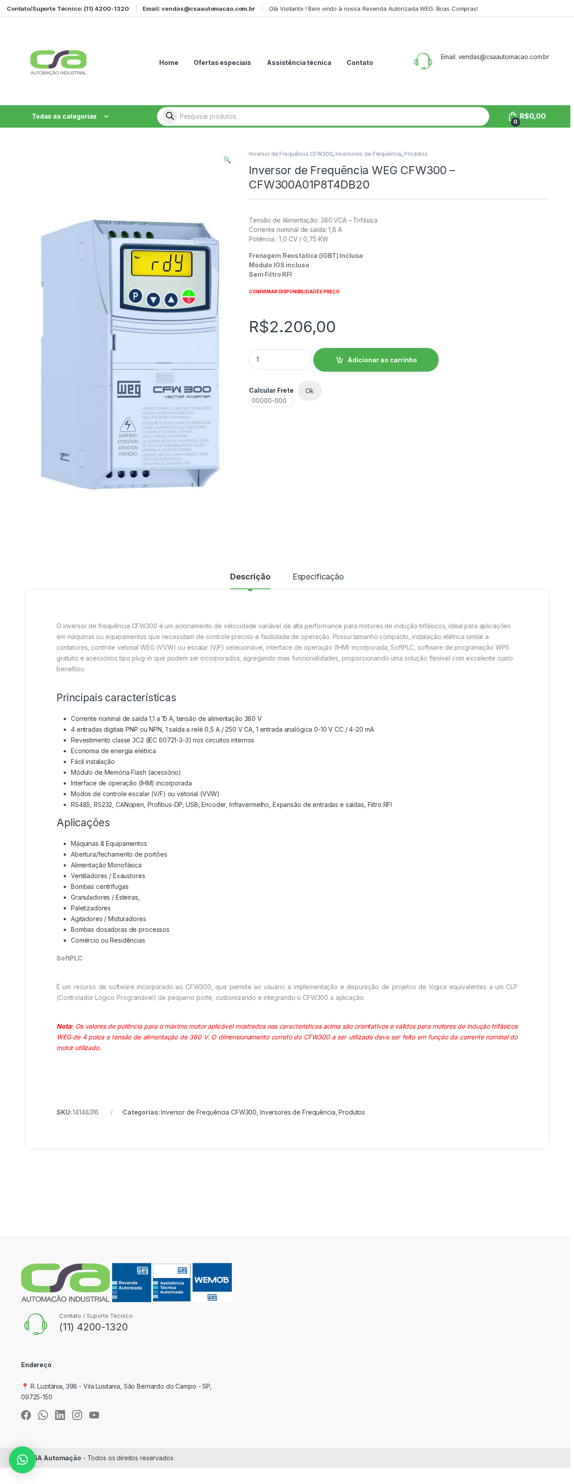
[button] (227, 159)
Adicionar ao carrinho (382, 360)
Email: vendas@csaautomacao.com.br (199, 8)
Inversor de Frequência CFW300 (291, 153)
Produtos (416, 153)
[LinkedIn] (60, 1415)
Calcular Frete (271, 390)
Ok (309, 391)
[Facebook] (26, 1415)
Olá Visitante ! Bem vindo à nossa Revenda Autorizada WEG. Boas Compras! (373, 8)
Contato (360, 62)
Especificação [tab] (318, 577)
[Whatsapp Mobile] (43, 1415)
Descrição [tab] (250, 577)
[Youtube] (94, 1415)
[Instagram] (77, 1415)
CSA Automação (54, 1458)
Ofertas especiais (222, 62)
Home (168, 62)
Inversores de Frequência (368, 153)
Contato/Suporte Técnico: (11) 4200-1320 (68, 8)
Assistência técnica (299, 62)
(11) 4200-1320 (93, 1327)
